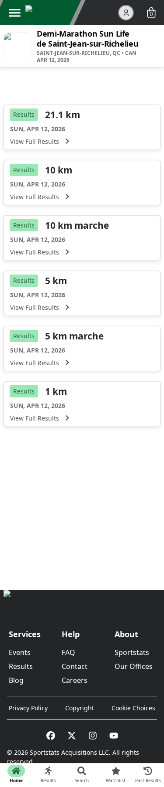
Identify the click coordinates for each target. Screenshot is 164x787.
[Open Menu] (14, 13)
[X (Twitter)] (71, 735)
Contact (74, 666)
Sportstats (132, 652)
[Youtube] (113, 735)
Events (20, 652)
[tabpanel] (82, 316)
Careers (74, 680)
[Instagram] (92, 735)
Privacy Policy (28, 708)
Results (21, 666)
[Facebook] (50, 735)
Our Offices (134, 666)
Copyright (79, 708)
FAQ (68, 652)
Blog (16, 680)
